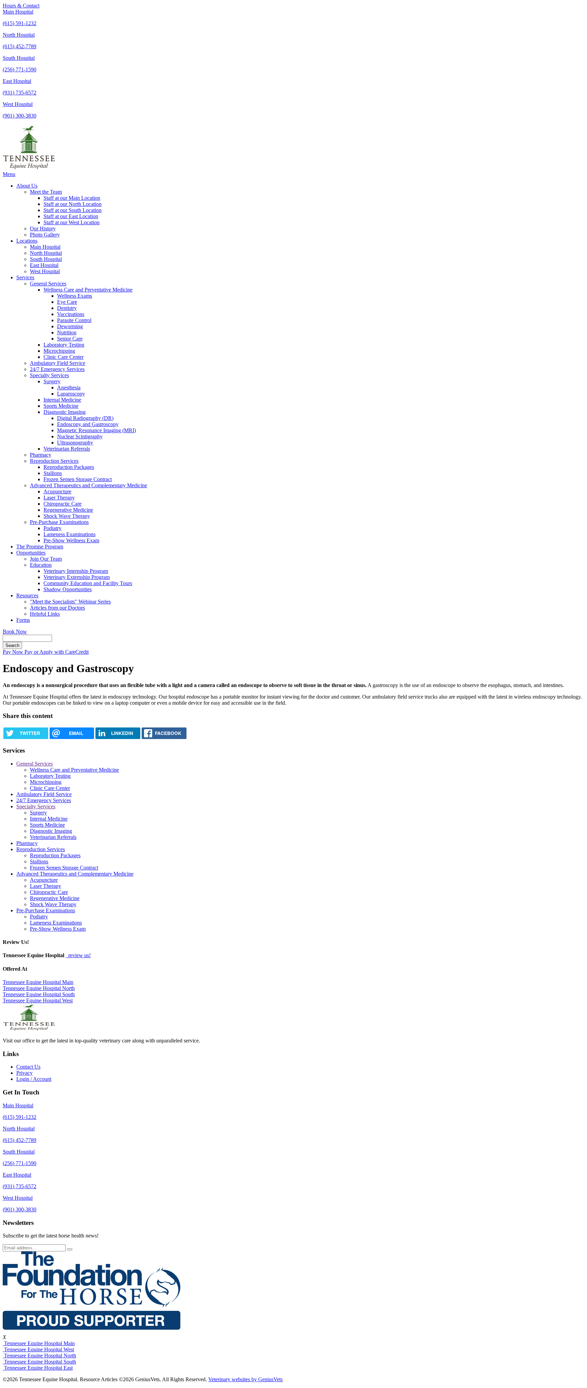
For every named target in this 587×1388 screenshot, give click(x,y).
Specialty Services (49, 375)
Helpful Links (45, 614)
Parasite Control (74, 320)
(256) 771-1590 (19, 69)
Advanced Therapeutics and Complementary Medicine (88, 485)
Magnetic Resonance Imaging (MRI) (96, 430)
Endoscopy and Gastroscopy (88, 424)
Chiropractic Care (62, 504)
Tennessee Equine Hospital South (39, 994)
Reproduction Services (54, 461)
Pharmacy (40, 455)
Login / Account (33, 1079)
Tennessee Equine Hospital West (38, 1000)
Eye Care (67, 302)
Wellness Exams (74, 296)
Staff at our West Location (71, 222)
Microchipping (59, 351)
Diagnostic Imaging (64, 412)
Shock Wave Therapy (66, 516)
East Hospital (17, 81)
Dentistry (67, 308)
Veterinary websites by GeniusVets (245, 1379)
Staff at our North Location (72, 204)
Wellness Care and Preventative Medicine (87, 290)
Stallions (52, 473)
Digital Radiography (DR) (85, 418)
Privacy (24, 1073)
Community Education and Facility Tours (87, 583)
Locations (26, 241)
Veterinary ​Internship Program (75, 571)
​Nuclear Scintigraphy (80, 436)
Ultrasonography (75, 442)
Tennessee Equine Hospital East (38, 1368)
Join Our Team (46, 559)
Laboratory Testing (63, 345)
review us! (79, 955)
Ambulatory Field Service (57, 363)
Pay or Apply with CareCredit (56, 652)
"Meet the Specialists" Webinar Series (70, 601)
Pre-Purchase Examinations (59, 522)
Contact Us (28, 1067)
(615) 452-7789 (19, 46)
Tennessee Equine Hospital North (39, 988)
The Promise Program (39, 546)
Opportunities (31, 553)
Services (25, 277)
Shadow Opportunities (67, 589)
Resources (27, 595)
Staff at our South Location (72, 210)
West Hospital (18, 104)
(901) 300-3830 (19, 116)
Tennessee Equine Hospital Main (38, 982)
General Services (48, 283)
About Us (26, 186)
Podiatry (52, 528)
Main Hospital (18, 12)
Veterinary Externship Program (76, 577)
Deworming (70, 326)
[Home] (29, 168)
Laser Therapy (59, 497)
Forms (23, 620)
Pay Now (13, 652)
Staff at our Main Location (71, 198)
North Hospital (19, 35)
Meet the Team (46, 192)
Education (41, 565)
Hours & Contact (21, 5)
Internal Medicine (62, 400)
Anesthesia (69, 387)
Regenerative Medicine (68, 510)
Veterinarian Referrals (66, 449)
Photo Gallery (45, 235)
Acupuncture (57, 491)
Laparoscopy (71, 394)
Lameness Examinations (69, 534)
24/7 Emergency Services (57, 369)
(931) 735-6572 (19, 92)
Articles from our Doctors (57, 608)
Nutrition (66, 332)
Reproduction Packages (68, 467)
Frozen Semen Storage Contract (77, 479)
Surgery (51, 381)
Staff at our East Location (70, 216)
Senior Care (70, 338)
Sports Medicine (60, 406)
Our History (43, 228)
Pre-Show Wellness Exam (71, 540)
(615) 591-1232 (19, 23)
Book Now (15, 631)
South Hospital (19, 58)
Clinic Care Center (63, 357)
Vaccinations (70, 314)
